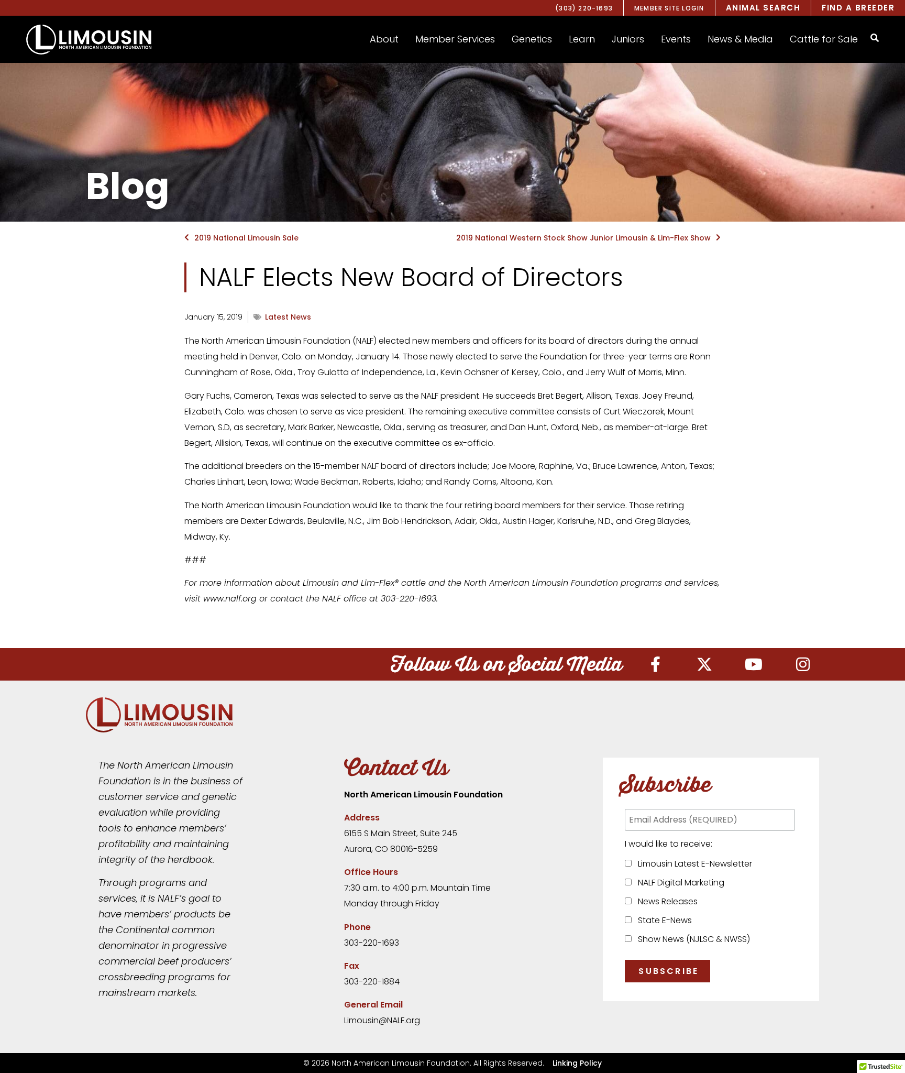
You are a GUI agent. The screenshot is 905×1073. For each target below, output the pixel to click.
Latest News (288, 317)
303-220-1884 (372, 982)
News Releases (666, 901)
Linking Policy (577, 1063)
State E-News (663, 920)
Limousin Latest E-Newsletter (693, 864)
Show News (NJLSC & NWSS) (692, 939)
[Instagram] (803, 664)
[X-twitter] (704, 664)
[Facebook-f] (655, 664)
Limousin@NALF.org (382, 1020)
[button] (384, 39)
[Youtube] (753, 664)
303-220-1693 (371, 943)
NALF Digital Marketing (679, 883)
